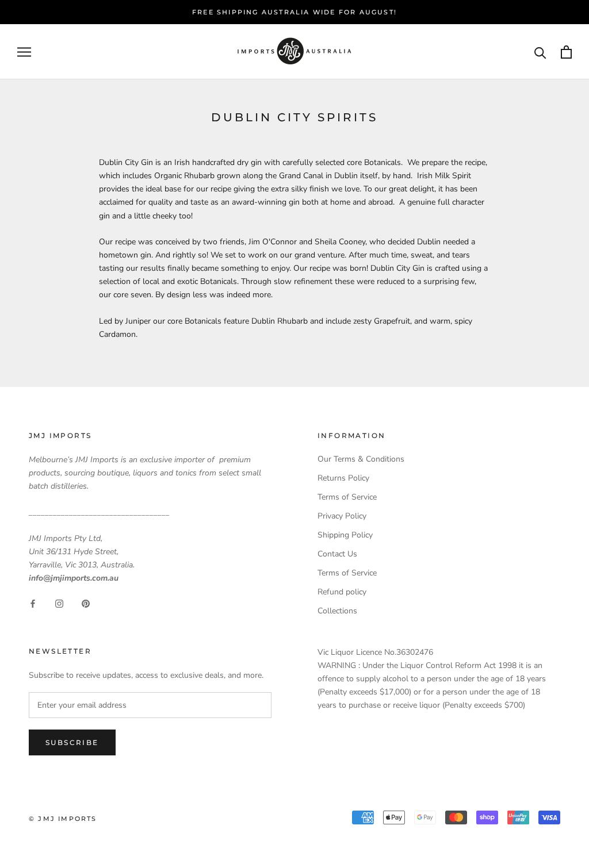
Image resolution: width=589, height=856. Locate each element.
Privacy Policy (342, 515)
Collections (337, 610)
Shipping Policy (345, 534)
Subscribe (72, 742)
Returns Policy (343, 478)
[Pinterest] (86, 602)
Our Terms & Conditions (361, 459)
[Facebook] (33, 602)
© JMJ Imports (63, 819)
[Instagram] (59, 602)
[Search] (540, 52)
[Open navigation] (24, 52)
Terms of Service (347, 497)
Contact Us (337, 553)
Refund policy (342, 591)
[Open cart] (566, 52)
